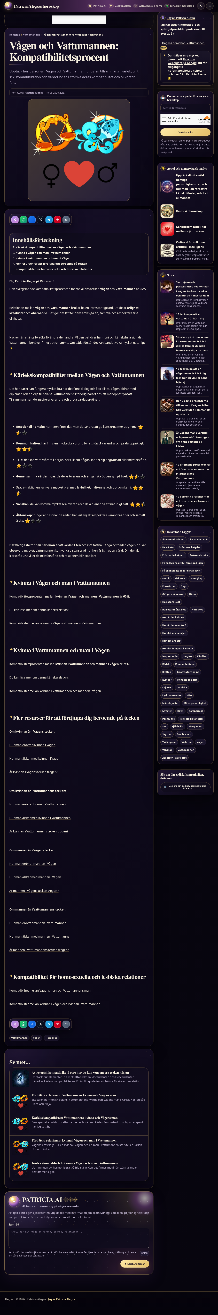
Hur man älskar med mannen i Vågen (35, 877)
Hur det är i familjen (174, 633)
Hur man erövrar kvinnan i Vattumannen (37, 804)
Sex (164, 726)
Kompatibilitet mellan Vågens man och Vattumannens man (50, 991)
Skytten (167, 734)
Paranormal (196, 711)
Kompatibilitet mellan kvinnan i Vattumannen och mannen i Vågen (55, 691)
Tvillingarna (169, 742)
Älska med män (199, 539)
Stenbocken (184, 734)
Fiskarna (180, 578)
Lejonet (166, 687)
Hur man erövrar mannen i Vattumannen (37, 923)
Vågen (36, 1037)
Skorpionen (195, 726)
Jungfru (187, 656)
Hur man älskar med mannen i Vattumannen (40, 936)
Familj (165, 578)
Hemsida (14, 34)
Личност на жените (174, 757)
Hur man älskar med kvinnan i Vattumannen (40, 818)
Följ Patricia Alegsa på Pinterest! (31, 281)
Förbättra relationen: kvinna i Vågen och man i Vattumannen (74, 1140)
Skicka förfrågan (134, 1264)
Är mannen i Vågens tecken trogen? (34, 891)
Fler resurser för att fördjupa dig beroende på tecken (51, 264)
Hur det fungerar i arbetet (177, 648)
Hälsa (192, 594)
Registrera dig (185, 132)
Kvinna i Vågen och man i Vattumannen (43, 253)
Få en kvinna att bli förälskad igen (182, 563)
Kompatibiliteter (185, 664)
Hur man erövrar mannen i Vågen (32, 864)
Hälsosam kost (171, 601)
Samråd (14, 1224)
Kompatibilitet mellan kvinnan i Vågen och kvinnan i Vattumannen (54, 1004)
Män (189, 695)
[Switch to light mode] (201, 6)
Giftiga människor (173, 594)
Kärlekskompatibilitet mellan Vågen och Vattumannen (53, 247)
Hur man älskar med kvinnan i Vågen (34, 758)
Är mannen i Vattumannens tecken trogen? (39, 950)
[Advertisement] (79, 19)
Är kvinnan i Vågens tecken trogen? (33, 772)
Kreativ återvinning (187, 672)
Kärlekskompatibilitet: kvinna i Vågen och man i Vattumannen (75, 1162)
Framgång (196, 578)
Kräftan (166, 672)
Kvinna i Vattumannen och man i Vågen (43, 258)
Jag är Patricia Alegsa (181, 18)
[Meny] (210, 6)
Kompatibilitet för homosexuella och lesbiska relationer (54, 269)
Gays (183, 586)
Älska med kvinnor (173, 539)
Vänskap (167, 749)
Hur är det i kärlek (173, 617)
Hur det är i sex (171, 640)
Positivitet (168, 718)
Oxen (180, 711)
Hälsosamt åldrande (174, 609)
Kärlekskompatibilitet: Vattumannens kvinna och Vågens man (75, 1117)
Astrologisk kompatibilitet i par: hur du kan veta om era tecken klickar (80, 1072)
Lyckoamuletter (171, 695)
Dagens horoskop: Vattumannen (183, 43)
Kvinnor (167, 679)
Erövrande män (199, 555)
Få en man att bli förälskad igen (181, 570)
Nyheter (167, 711)
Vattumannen (31, 34)
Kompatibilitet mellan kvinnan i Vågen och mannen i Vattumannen (55, 623)
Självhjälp (177, 726)
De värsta (167, 547)
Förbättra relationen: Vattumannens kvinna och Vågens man (74, 1095)
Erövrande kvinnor (173, 555)
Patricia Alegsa (34, 92)
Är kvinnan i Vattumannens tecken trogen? (38, 831)
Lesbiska (182, 687)
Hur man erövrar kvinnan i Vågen (32, 745)
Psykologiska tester (191, 718)
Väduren (186, 742)
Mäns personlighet (195, 703)
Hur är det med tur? (174, 625)
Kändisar (202, 656)
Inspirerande (169, 656)
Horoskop (51, 1037)
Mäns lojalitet (170, 703)
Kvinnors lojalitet (187, 679)
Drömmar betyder (189, 547)
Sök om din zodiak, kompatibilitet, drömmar (184, 787)
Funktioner (168, 586)
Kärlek (166, 664)
